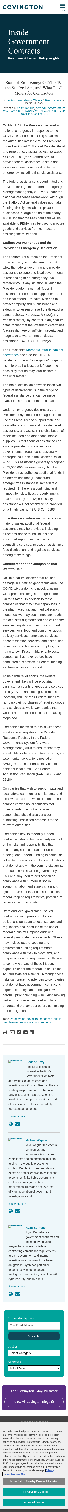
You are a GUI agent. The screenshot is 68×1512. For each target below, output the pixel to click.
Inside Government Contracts (28, 41)
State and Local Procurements (42, 113)
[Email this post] (12, 1032)
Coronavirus (25, 108)
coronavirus (17, 1018)
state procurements (39, 1022)
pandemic (45, 1018)
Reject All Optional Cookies (34, 1491)
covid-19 (32, 1018)
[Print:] (5, 1032)
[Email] (17, 1123)
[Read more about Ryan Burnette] (11, 1294)
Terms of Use (18, 1474)
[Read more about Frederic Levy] (11, 1123)
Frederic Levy (14, 99)
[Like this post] (25, 1032)
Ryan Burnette (53, 99)
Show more (16, 1116)
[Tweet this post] (19, 1032)
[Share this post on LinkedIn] (32, 1032)
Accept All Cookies (34, 1502)
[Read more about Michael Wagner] (11, 1211)
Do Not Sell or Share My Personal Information (34, 1481)
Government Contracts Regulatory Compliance (34, 110)
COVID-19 (41, 108)
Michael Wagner (33, 99)
